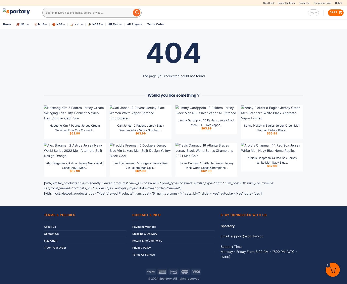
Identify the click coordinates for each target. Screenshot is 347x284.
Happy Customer (286, 3)
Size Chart (268, 3)
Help (337, 3)
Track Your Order (55, 247)
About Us (50, 226)
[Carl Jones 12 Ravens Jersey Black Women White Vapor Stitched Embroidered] (140, 113)
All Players (134, 24)
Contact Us (304, 3)
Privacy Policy (141, 247)
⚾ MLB (39, 24)
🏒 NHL (75, 24)
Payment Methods (144, 226)
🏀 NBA (57, 24)
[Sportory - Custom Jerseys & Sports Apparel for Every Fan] (19, 12)
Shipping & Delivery (144, 233)
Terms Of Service (143, 254)
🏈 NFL (21, 24)
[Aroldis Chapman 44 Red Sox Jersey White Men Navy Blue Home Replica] (272, 148)
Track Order (155, 24)
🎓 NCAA (94, 24)
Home (7, 24)
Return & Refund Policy (147, 240)
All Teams (115, 24)
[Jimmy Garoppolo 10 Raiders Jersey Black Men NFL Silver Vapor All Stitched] (206, 110)
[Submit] (137, 12)
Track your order (322, 3)
